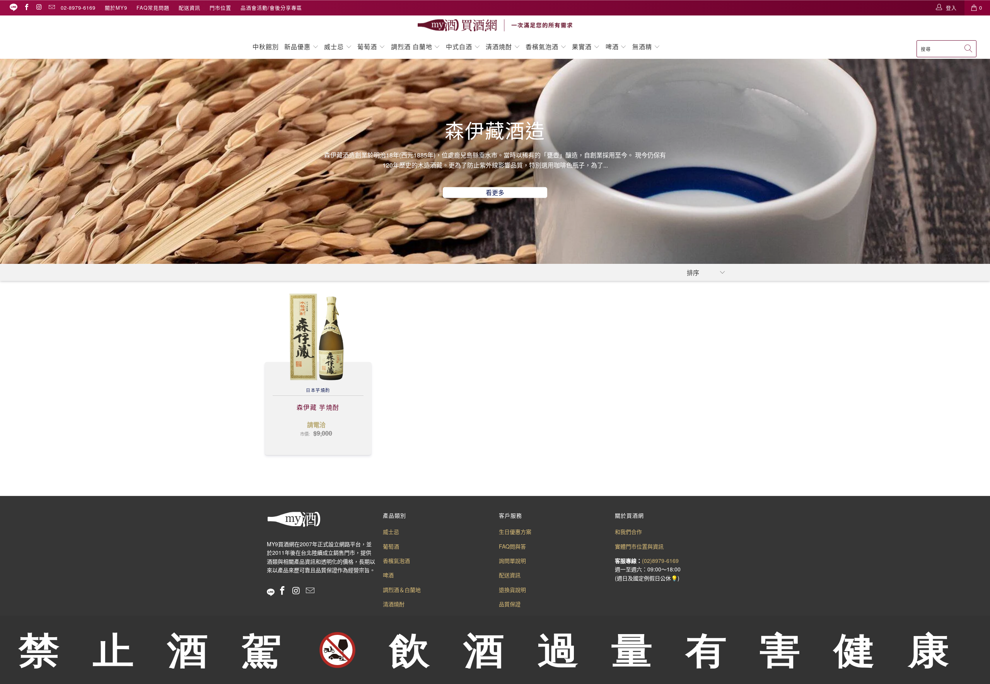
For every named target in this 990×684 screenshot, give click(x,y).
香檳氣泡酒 (542, 46)
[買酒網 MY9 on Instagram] (38, 7)
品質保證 (510, 604)
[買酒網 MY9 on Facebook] (26, 7)
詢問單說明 (512, 560)
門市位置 (220, 7)
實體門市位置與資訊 (639, 546)
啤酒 (612, 46)
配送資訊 (189, 7)
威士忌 (334, 46)
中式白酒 (460, 46)
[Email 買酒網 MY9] (51, 7)
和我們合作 (628, 531)
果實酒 (582, 46)
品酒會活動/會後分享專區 (271, 7)
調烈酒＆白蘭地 (402, 589)
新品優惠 (297, 46)
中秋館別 (266, 46)
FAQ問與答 (512, 546)
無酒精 (643, 46)
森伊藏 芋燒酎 (318, 337)
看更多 (495, 192)
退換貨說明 (512, 589)
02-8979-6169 (78, 7)
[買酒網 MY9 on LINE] (13, 7)
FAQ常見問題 (153, 7)
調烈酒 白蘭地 (411, 46)
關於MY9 (116, 7)
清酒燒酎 (499, 46)
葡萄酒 (367, 46)
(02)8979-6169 (660, 560)
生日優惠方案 (515, 531)
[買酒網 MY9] (495, 25)
